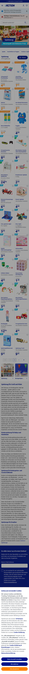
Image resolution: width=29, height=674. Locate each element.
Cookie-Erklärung (19, 632)
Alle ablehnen (14, 664)
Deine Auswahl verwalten (14, 659)
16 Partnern (19, 618)
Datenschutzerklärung (8, 653)
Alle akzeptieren (14, 669)
